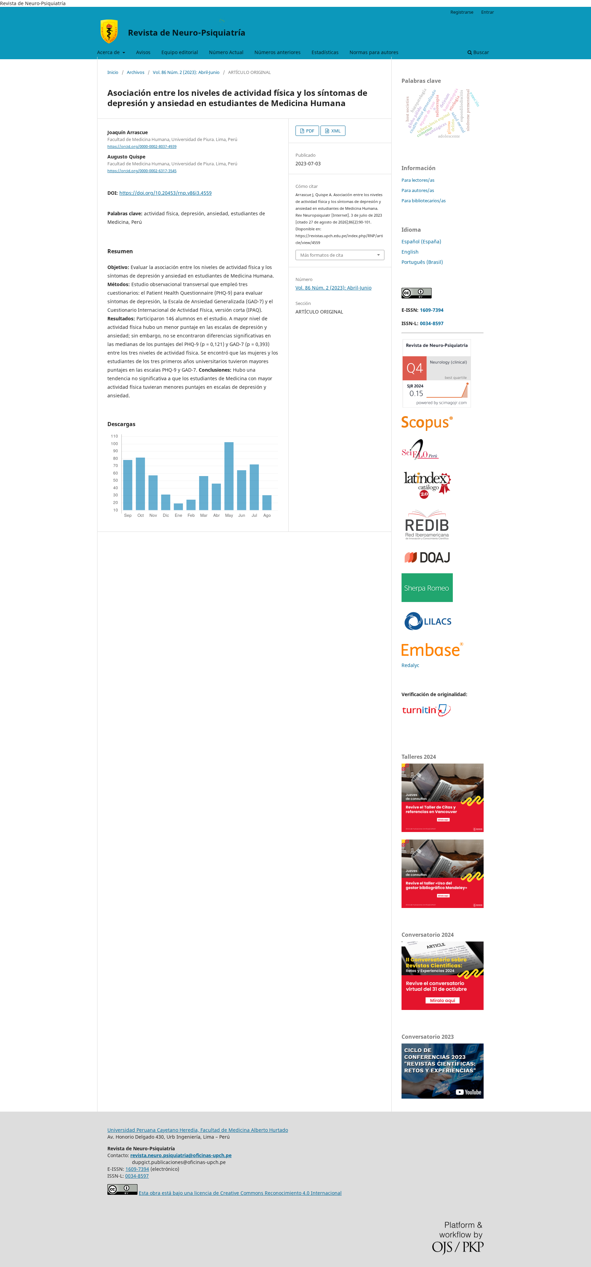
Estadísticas (325, 52)
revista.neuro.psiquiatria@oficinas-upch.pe (181, 1155)
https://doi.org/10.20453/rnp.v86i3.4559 (165, 193)
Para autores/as (418, 190)
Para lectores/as (418, 180)
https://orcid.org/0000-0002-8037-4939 (141, 146)
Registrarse (461, 12)
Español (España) (421, 241)
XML (335, 131)
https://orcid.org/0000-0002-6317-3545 (141, 170)
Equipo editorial (179, 52)
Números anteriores (277, 52)
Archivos (135, 72)
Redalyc (410, 665)
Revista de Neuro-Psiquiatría (187, 32)
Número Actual (226, 52)
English (410, 251)
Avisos (143, 52)
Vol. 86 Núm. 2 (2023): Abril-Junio (186, 72)
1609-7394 (432, 310)
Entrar (487, 12)
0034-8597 (432, 323)
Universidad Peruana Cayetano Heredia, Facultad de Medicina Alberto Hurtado (197, 1130)
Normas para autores (374, 52)
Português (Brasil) (422, 262)
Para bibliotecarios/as (424, 200)
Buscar (480, 52)
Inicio (112, 72)
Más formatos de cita (321, 255)
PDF (309, 131)
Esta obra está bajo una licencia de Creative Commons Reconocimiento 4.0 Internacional (240, 1193)
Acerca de (109, 52)
